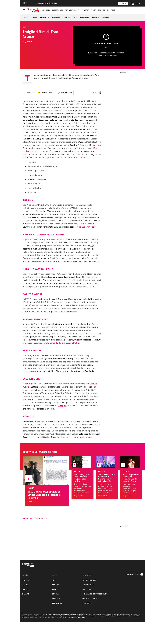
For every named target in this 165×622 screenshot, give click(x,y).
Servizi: (54, 575)
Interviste (56, 17)
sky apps (56, 585)
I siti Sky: (25, 575)
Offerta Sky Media (89, 598)
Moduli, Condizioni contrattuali (53, 614)
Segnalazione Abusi (78, 617)
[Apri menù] (24, 10)
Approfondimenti (70, 17)
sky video (26, 589)
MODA (93, 10)
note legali (87, 589)
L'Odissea (46, 10)
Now (54, 589)
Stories (101, 10)
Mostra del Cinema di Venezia (65, 10)
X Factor (85, 10)
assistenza (123, 614)
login (139, 3)
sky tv (54, 580)
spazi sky (56, 598)
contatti (131, 614)
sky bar (55, 594)
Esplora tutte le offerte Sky (45, 3)
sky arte (25, 594)
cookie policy (88, 585)
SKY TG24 (111, 10)
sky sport (26, 580)
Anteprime (44, 17)
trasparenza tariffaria (112, 614)
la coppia (62, 405)
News (35, 17)
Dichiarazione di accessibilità (94, 594)
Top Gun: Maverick (86, 227)
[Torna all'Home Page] (33, 10)
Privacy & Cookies (69, 614)
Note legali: (86, 575)
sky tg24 (25, 585)
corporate (87, 603)
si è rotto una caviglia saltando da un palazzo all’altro (54, 343)
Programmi (57, 603)
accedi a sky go (132, 574)
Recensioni (84, 17)
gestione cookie (89, 580)
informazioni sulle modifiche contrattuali (88, 614)
